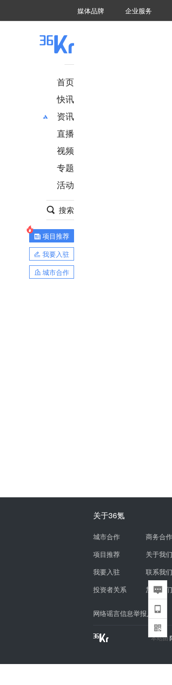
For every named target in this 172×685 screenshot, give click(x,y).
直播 (65, 133)
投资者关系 (110, 589)
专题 (65, 167)
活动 (65, 184)
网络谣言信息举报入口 (126, 613)
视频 (65, 150)
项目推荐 (106, 554)
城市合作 (106, 536)
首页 (65, 81)
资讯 (65, 116)
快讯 (65, 98)
